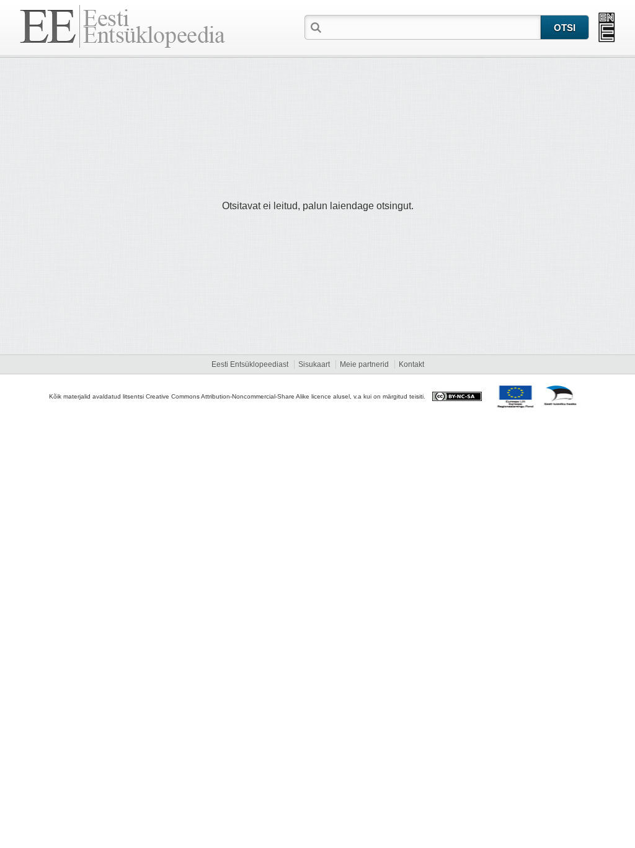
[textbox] (432, 26)
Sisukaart (314, 364)
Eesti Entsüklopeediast (249, 364)
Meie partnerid (364, 364)
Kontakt (411, 364)
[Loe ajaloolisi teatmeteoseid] (606, 27)
